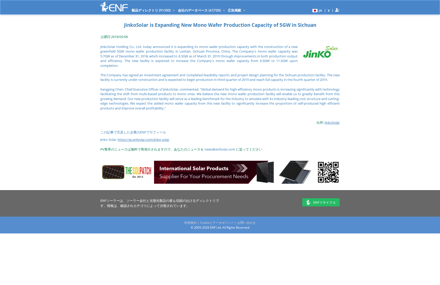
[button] (316, 10)
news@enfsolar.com (219, 149)
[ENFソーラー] (114, 7)
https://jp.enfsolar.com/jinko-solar (143, 139)
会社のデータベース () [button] (200, 10)
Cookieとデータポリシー (217, 222)
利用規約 (190, 222)
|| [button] (328, 10)
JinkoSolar (332, 122)
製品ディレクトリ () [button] (151, 10)
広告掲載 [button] (235, 10)
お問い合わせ (246, 222)
